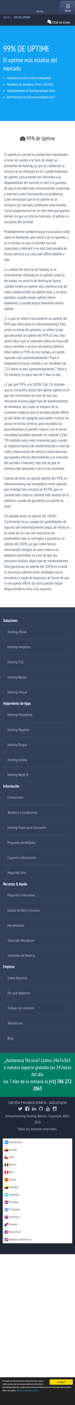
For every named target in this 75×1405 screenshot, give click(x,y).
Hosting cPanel (17, 631)
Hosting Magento (19, 729)
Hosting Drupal (17, 744)
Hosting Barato (17, 677)
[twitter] (20, 1109)
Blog (10, 1038)
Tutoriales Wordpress (21, 940)
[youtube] (48, 1109)
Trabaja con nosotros (21, 1008)
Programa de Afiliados (22, 842)
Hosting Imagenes (19, 646)
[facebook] (27, 1109)
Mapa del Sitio (17, 872)
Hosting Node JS (18, 774)
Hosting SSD (16, 661)
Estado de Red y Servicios (24, 910)
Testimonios (15, 1023)
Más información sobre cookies (27, 1390)
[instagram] (55, 1109)
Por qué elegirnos (19, 992)
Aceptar (61, 1382)
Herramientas (16, 925)
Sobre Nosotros (17, 977)
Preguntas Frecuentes (21, 895)
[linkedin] (34, 1109)
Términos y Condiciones (23, 812)
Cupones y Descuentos (22, 857)
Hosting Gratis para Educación (27, 827)
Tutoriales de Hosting (21, 955)
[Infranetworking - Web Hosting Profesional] (25, 7)
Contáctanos (15, 797)
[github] (41, 1109)
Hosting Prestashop (20, 714)
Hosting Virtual (17, 692)
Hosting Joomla (17, 759)
